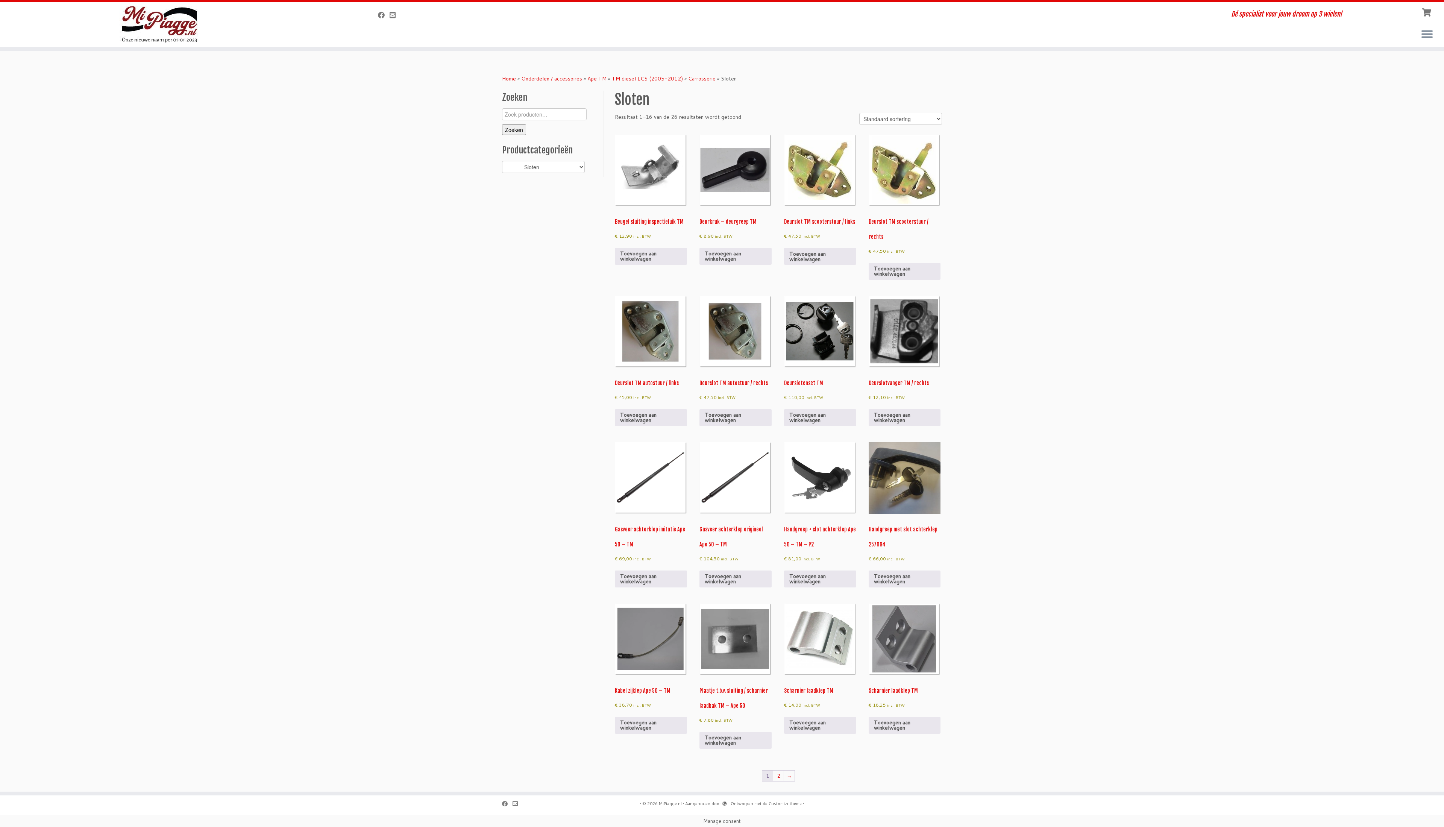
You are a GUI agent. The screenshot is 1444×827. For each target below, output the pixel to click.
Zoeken (514, 130)
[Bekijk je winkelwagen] (1427, 12)
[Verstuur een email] (395, 15)
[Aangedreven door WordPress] (724, 802)
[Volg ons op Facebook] (384, 15)
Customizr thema (785, 804)
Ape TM (597, 78)
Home (509, 78)
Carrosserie (702, 78)
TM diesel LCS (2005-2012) (647, 78)
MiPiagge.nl (670, 804)
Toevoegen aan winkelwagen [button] (638, 256)
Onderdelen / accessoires (551, 78)
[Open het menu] (1427, 34)
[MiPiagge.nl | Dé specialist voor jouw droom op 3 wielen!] (166, 24)
